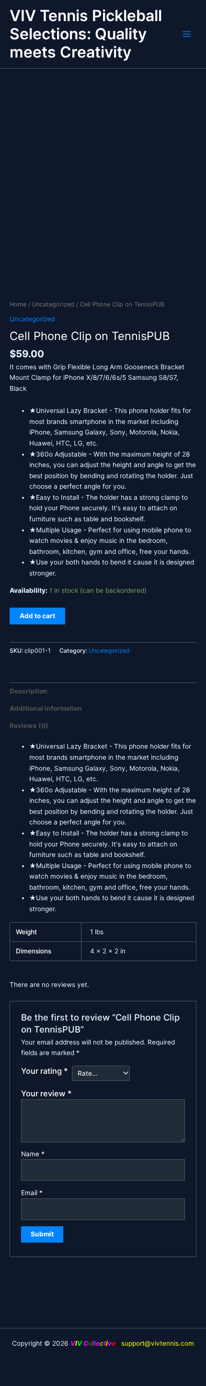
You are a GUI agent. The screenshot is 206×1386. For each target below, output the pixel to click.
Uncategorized (53, 304)
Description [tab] (28, 691)
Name (33, 1154)
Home (18, 304)
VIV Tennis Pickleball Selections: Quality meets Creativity (86, 34)
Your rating (44, 1071)
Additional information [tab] (46, 708)
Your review (46, 1093)
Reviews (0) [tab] (29, 725)
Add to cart (37, 616)
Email (32, 1193)
